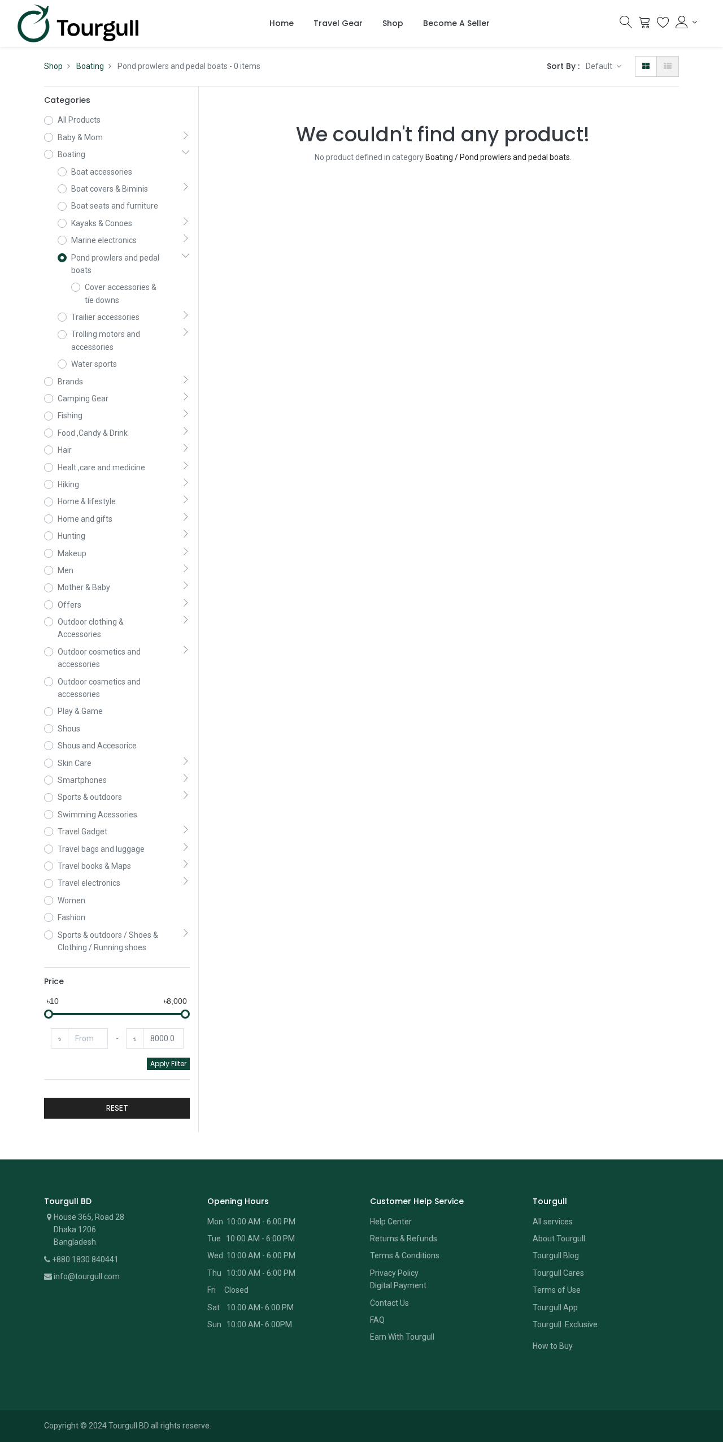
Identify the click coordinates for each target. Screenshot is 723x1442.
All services (553, 1221)
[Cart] (644, 24)
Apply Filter (168, 1063)
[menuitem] (281, 24)
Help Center (391, 1221)
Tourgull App (555, 1307)
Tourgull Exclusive (566, 1324)
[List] (667, 66)
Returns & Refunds (403, 1238)
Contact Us (389, 1302)
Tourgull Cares (558, 1273)
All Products (79, 119)
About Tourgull (559, 1238)
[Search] (626, 24)
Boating (90, 66)
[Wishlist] (663, 24)
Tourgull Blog (556, 1255)
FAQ (377, 1319)
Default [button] (600, 66)
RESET (117, 1108)
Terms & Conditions (404, 1255)
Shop (53, 66)
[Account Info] (686, 22)
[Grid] (646, 66)
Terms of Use (557, 1289)
